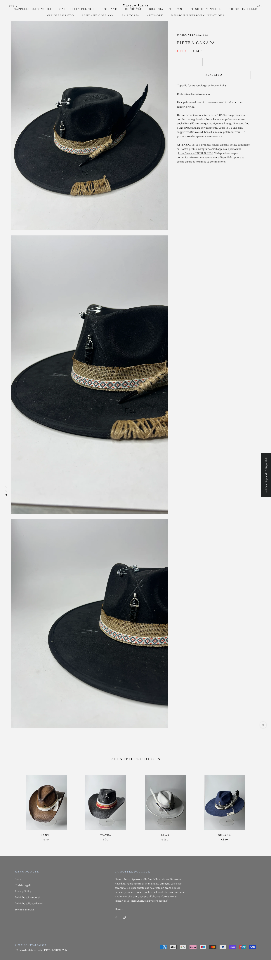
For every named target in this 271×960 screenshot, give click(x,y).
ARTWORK (155, 15)
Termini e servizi (24, 909)
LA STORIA (130, 15)
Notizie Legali (23, 885)
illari (165, 835)
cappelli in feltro (76, 9)
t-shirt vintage (206, 9)
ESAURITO (214, 75)
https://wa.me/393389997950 (195, 153)
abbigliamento (60, 15)
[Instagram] (124, 917)
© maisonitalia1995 (30, 945)
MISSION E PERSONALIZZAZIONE (198, 15)
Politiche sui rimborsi (27, 897)
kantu (46, 835)
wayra (105, 835)
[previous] (11, 804)
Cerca (18, 879)
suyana (224, 835)
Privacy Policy (23, 891)
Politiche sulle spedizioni (29, 903)
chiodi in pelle (243, 9)
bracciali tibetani (166, 9)
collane (109, 9)
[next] (259, 804)
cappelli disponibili (33, 9)
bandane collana (98, 15)
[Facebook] (116, 917)
